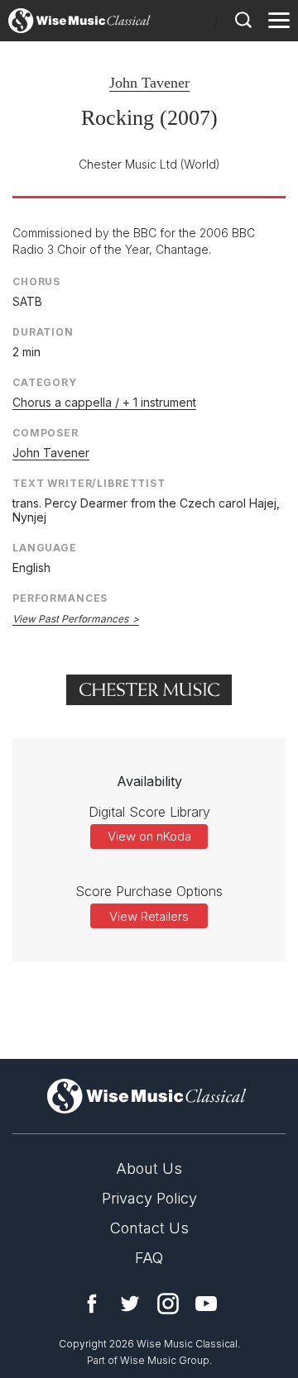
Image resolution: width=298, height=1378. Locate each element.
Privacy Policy (149, 1198)
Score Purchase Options (149, 891)
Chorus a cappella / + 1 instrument (104, 402)
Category (44, 382)
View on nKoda (149, 836)
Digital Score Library (149, 811)
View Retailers (149, 916)
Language (44, 547)
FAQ (149, 1257)
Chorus (36, 281)
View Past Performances (70, 619)
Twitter (130, 1303)
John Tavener (149, 82)
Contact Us (149, 1228)
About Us (149, 1168)
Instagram (168, 1303)
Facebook (92, 1303)
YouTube (206, 1303)
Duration (43, 332)
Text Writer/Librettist (89, 483)
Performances (60, 598)
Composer (45, 433)
